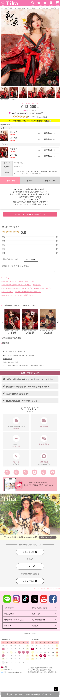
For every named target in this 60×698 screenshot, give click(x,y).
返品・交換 (36, 613)
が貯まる (16, 463)
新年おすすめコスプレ (9, 281)
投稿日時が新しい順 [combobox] (10, 259)
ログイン (29, 566)
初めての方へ (9, 607)
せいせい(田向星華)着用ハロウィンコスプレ (17, 288)
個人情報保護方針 (38, 619)
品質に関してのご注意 (10, 362)
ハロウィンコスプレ (19, 8)
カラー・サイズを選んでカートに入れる (30, 214)
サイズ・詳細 (50, 181)
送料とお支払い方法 (39, 607)
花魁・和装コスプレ (27, 281)
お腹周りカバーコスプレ (43, 288)
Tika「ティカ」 (19, 163)
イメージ (30, 181)
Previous (3, 48)
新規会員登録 (29, 551)
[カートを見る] (57, 2)
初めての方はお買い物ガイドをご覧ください (18, 355)
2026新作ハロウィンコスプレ (12, 295)
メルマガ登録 (29, 581)
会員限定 (16, 445)
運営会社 (7, 625)
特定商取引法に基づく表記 (14, 619)
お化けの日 (37, 285)
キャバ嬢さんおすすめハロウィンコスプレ (16, 285)
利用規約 (35, 625)
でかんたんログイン (44, 463)
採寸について (7, 359)
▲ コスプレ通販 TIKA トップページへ (47, 588)
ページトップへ (56, 689)
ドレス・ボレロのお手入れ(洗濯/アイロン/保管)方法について (24, 365)
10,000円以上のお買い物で (16, 427)
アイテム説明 (10, 181)
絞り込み (32, 259)
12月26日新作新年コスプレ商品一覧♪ (28, 292)
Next (56, 48)
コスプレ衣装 (8, 8)
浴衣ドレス (29, 295)
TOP (2, 8)
